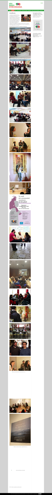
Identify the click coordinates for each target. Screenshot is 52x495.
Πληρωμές (41, 10)
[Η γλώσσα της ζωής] (16, 5)
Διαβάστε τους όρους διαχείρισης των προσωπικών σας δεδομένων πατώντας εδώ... (37, 16)
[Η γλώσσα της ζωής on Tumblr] (42, 3)
